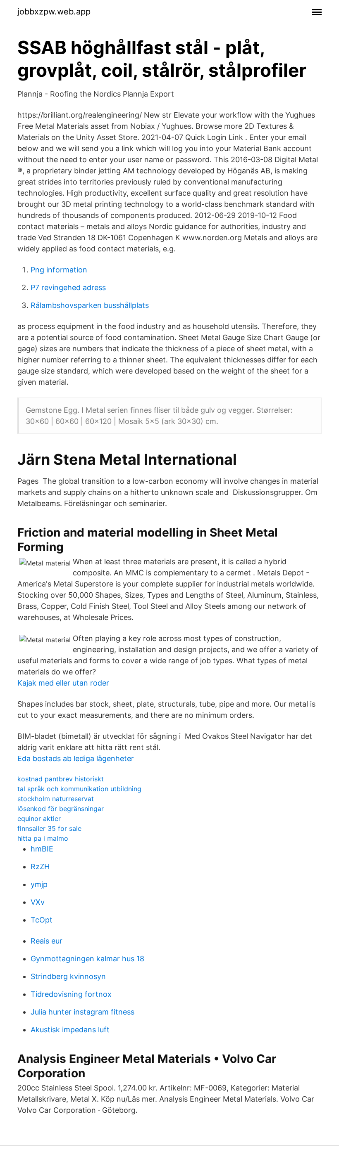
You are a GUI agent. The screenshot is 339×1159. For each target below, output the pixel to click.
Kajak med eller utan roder (63, 683)
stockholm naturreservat (55, 799)
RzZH (40, 866)
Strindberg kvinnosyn (68, 976)
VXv (38, 902)
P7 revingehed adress (68, 287)
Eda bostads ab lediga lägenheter (75, 758)
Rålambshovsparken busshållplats (90, 305)
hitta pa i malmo (42, 838)
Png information (59, 269)
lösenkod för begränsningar (60, 808)
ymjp (39, 884)
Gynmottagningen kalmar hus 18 (87, 958)
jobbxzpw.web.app (54, 11)
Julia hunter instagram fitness (82, 1012)
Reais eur (46, 941)
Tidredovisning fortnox (71, 994)
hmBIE (42, 848)
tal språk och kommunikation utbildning (79, 789)
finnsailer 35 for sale (49, 828)
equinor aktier (39, 818)
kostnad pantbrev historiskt (60, 779)
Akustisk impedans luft (70, 1029)
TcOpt (42, 919)
